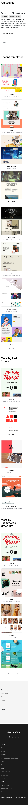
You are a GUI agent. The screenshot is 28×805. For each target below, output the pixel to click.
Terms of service (5, 771)
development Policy (6, 775)
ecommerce (4, 16)
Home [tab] (4, 42)
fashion (18, 16)
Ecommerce (4, 693)
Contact (3, 778)
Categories (4, 748)
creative (12, 16)
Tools (2, 761)
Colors (3, 751)
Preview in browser (8, 33)
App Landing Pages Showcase (9, 758)
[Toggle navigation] (25, 3)
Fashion (3, 700)
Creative (3, 697)
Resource (3, 765)
